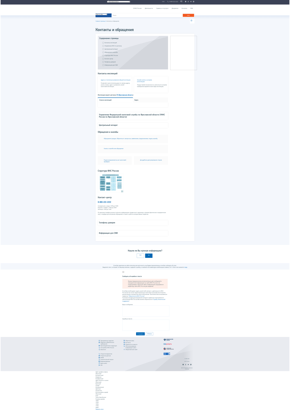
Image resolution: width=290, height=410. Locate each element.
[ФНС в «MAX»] (193, 1)
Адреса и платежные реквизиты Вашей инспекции (115, 80)
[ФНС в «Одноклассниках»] (188, 1)
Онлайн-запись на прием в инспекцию (144, 80)
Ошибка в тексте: (127, 319)
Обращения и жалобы (111, 52)
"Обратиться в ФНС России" (136, 296)
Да (149, 255)
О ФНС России (137, 8)
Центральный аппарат (111, 49)
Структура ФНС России (111, 55)
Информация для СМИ (111, 65)
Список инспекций (105, 100)
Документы (175, 8)
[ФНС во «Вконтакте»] (185, 1)
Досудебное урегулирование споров (151, 160)
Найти (188, 15)
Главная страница (100, 21)
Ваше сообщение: (127, 304)
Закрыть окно (100, 409)
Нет (140, 255)
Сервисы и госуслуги (162, 8)
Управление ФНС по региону (113, 46)
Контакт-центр (109, 59)
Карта (136, 100)
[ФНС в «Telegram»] (191, 1)
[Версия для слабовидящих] (163, 1)
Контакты (184, 8)
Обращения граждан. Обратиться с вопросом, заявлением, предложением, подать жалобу (130, 138)
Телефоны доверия (110, 62)
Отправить (140, 334)
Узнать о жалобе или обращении (113, 148)
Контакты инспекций (111, 43)
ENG (191, 8)
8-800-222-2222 (104, 202)
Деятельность (149, 8)
